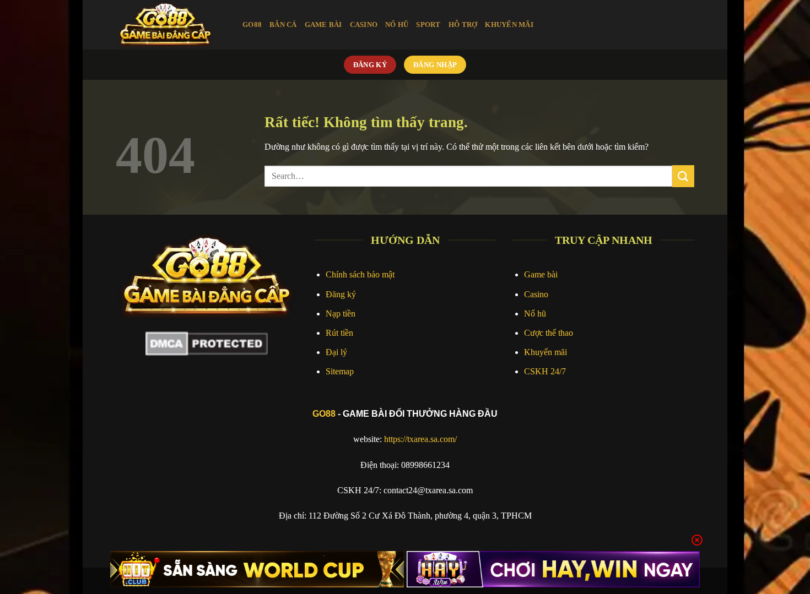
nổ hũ (396, 25)
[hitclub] (257, 569)
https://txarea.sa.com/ (420, 439)
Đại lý (336, 352)
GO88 (324, 413)
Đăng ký (341, 294)
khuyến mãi (509, 25)
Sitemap (340, 371)
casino (364, 25)
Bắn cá (283, 25)
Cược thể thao (548, 332)
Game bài (541, 274)
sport (428, 25)
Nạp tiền (340, 313)
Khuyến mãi (545, 352)
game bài (323, 25)
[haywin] (553, 569)
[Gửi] (683, 176)
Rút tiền (339, 332)
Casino (536, 294)
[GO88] (171, 25)
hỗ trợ (463, 25)
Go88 (252, 25)
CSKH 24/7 (545, 371)
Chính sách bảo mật (360, 274)
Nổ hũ (535, 313)
